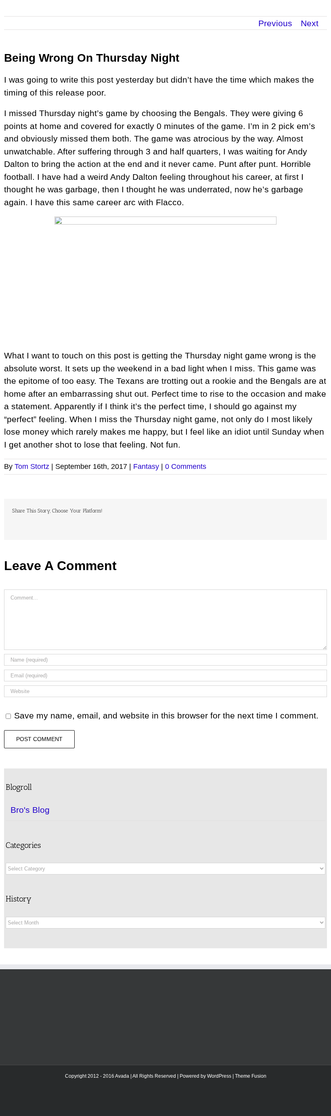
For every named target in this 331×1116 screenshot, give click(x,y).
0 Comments (185, 466)
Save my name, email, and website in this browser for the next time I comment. (166, 715)
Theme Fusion (250, 1076)
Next (309, 23)
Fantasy (146, 466)
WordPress (219, 1076)
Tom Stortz (32, 466)
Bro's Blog (30, 809)
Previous (275, 23)
